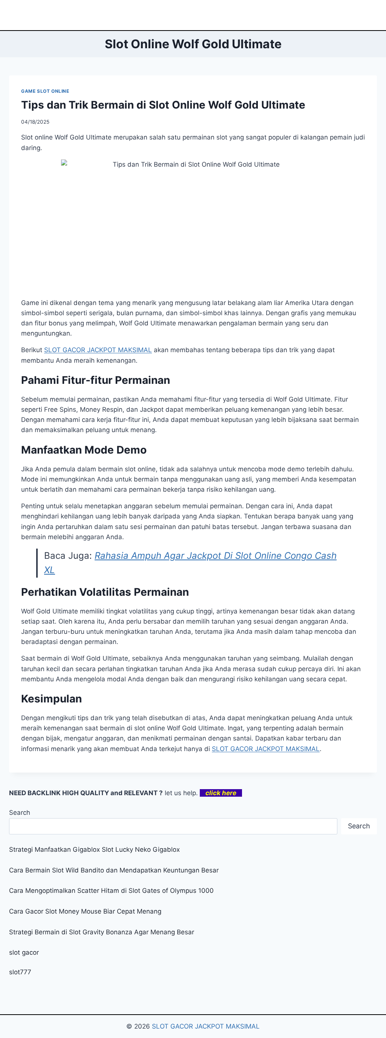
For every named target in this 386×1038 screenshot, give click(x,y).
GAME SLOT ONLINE (45, 91)
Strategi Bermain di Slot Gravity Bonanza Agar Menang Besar (101, 932)
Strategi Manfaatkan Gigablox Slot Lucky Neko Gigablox (94, 849)
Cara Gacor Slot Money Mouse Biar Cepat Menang (85, 911)
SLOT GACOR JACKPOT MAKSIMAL (206, 1026)
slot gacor (24, 952)
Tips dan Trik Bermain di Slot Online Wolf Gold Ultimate (163, 104)
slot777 (20, 972)
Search (19, 812)
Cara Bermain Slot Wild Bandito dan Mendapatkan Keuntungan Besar (114, 870)
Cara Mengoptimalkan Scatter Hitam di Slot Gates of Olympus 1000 (111, 890)
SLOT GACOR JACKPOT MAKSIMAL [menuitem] (98, 350)
